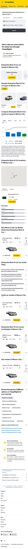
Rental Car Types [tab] (6, 407)
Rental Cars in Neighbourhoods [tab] (9, 401)
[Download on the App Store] (13, 534)
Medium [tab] (10, 120)
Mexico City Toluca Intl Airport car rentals (11, 430)
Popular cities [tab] (20, 421)
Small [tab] (4, 120)
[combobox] (6, 17)
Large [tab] (15, 120)
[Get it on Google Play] (4, 534)
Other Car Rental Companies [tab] (8, 404)
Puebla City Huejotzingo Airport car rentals (11, 432)
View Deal (13, 106)
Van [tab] (24, 120)
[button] (2, 2)
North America (9, 485)
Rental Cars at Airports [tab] (7, 397)
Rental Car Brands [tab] (16, 407)
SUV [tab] (20, 120)
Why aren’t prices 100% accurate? (10, 480)
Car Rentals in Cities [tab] (6, 411)
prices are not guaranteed (6, 470)
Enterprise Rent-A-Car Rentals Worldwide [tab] (11, 414)
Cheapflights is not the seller (9, 475)
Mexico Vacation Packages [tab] (8, 421)
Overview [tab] (4, 189)
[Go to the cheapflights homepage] (10, 2)
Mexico (15, 485)
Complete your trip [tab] (6, 417)
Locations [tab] (11, 189)
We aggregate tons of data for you (10, 477)
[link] (12, 77)
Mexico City (20, 485)
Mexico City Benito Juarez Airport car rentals (12, 428)
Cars (4, 485)
